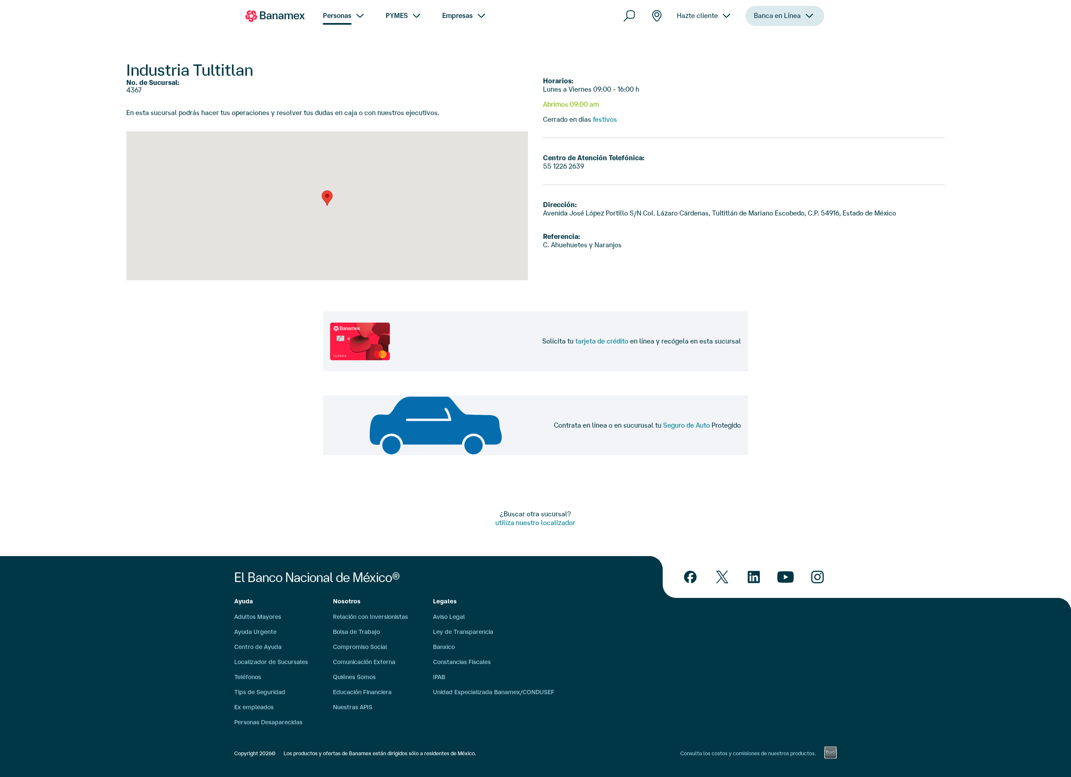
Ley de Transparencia (463, 631)
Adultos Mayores (257, 616)
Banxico (444, 647)
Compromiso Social (360, 647)
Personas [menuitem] (337, 15)
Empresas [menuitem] (457, 15)
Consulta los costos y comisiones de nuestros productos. (748, 753)
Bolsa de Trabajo (356, 631)
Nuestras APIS (352, 707)
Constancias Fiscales (462, 662)
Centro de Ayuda (258, 647)
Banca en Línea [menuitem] (777, 15)
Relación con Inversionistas (370, 616)
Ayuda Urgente (255, 631)
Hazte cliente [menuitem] (697, 15)
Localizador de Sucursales (271, 662)
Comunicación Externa (364, 662)
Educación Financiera (362, 692)
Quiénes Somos (354, 677)
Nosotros (347, 601)
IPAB (439, 677)
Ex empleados (254, 707)
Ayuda (243, 601)
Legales (445, 601)
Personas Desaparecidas (268, 722)
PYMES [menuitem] (397, 15)
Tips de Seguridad (259, 692)
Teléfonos (247, 677)
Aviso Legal (449, 616)
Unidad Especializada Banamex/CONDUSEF (493, 692)
